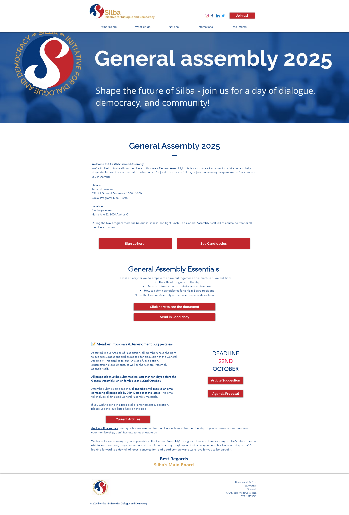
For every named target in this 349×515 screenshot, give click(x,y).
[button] (109, 27)
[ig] (207, 15)
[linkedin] (218, 15)
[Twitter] (223, 15)
